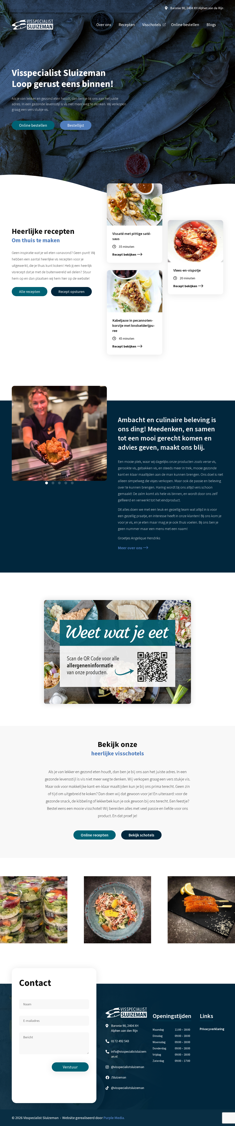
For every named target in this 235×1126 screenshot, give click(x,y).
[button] (46, 483)
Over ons (103, 24)
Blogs (211, 24)
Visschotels (151, 24)
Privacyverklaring (212, 1029)
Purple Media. (114, 1117)
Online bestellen (185, 24)
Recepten (127, 24)
